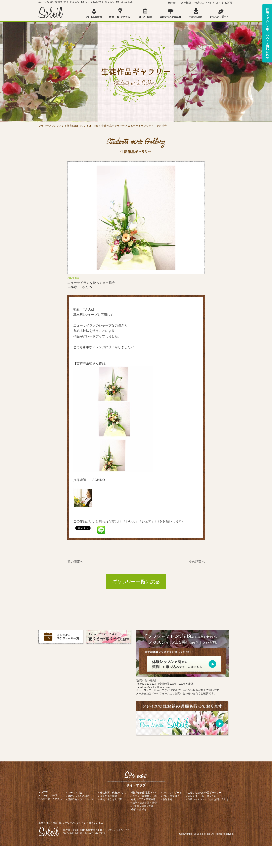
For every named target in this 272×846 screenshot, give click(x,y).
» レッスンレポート (171, 792)
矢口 (134, 809)
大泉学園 (144, 802)
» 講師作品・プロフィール (80, 799)
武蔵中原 (151, 799)
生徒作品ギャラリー (113, 125)
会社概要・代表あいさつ (195, 2)
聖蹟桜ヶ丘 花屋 (141, 792)
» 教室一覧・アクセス (50, 798)
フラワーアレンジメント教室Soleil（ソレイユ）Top (68, 125)
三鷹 (154, 796)
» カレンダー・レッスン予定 (201, 796)
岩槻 (134, 799)
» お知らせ (166, 799)
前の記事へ (75, 561)
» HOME (43, 792)
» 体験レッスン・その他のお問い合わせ (207, 799)
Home (172, 2)
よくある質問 (224, 2)
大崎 (150, 806)
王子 (141, 799)
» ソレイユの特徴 (47, 795)
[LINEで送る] (101, 527)
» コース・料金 (74, 792)
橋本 (144, 806)
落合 (154, 802)
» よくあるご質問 (107, 796)
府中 (134, 796)
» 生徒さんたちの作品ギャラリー (203, 792)
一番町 (135, 806)
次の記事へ (197, 561)
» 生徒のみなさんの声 (110, 799)
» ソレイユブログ (170, 796)
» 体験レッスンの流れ (77, 796)
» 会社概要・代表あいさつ (112, 792)
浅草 (134, 802)
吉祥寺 (142, 809)
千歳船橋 (144, 796)
